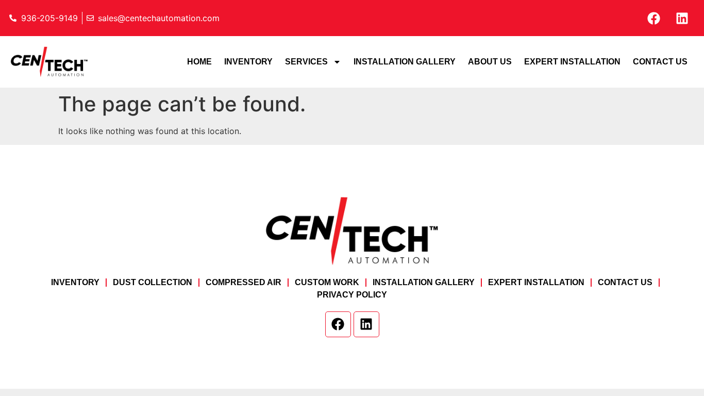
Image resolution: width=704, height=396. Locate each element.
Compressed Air (243, 282)
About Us (490, 61)
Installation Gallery (405, 61)
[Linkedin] (682, 18)
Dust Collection (152, 282)
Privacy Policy (352, 294)
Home (199, 61)
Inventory (248, 61)
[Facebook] (653, 18)
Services (306, 61)
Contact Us (660, 61)
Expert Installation (572, 61)
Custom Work (327, 282)
